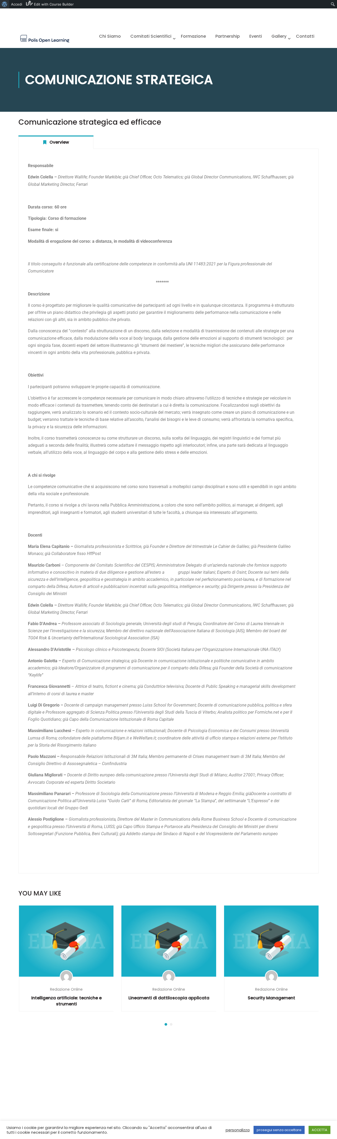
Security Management (271, 998)
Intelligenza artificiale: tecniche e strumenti (66, 1001)
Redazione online (66, 989)
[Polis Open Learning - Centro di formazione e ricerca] (44, 38)
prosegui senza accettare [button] (279, 1129)
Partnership (227, 36)
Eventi (255, 36)
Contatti (305, 36)
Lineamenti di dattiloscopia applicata (168, 998)
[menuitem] (4, 4)
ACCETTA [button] (319, 1129)
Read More (66, 940)
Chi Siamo (110, 36)
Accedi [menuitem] (16, 4)
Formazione (193, 36)
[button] (166, 1024)
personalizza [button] (238, 1130)
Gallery (278, 36)
